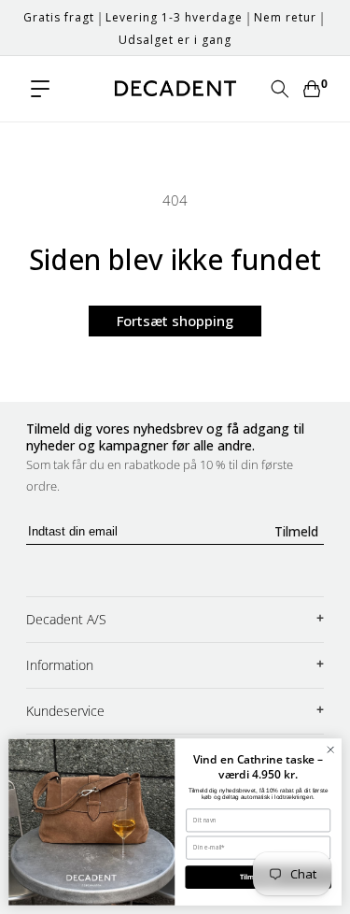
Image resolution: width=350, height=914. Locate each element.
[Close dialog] (330, 749)
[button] (40, 88)
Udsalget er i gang (175, 40)
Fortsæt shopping (175, 320)
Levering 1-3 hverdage (174, 17)
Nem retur (285, 17)
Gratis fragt (58, 17)
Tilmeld (296, 531)
